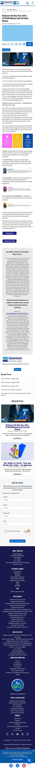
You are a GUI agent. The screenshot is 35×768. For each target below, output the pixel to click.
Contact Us (17, 718)
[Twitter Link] (12, 734)
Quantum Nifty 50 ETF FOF (17, 615)
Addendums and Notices (17, 668)
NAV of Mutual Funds (17, 591)
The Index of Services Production (11, 389)
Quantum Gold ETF (17, 619)
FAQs (17, 584)
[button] (33, 3)
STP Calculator (17, 707)
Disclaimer (7, 740)
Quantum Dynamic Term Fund (17, 623)
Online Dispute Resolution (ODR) (17, 726)
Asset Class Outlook (17, 578)
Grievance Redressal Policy (17, 722)
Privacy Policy (23, 756)
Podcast (17, 575)
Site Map (17, 585)
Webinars (17, 573)
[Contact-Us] (17, 765)
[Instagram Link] (27, 734)
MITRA (17, 728)
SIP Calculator (17, 705)
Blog (17, 582)
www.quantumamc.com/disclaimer (17, 313)
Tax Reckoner (17, 664)
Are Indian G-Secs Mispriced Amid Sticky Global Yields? (16, 394)
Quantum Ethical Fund (17, 601)
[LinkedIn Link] (22, 734)
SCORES (17, 724)
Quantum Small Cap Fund (17, 605)
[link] (10, 3)
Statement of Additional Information (17, 672)
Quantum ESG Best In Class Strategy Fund (17, 609)
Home (3, 9)
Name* (5, 497)
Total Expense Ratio (17, 670)
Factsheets (17, 663)
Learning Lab (17, 571)
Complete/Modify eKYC (17, 653)
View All (17, 369)
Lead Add (29, 44)
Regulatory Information (17, 580)
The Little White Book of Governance (17, 562)
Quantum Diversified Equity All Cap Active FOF (17, 611)
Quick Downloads (17, 651)
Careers (17, 720)
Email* (5, 505)
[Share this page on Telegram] (24, 44)
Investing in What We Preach (17, 655)
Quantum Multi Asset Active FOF (17, 627)
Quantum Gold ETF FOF (17, 621)
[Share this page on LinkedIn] (20, 44)
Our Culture (17, 561)
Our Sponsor (17, 557)
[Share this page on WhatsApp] (8, 44)
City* (4, 521)
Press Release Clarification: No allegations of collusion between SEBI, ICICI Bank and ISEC (17, 644)
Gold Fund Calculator (17, 712)
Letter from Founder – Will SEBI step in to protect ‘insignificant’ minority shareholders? (17, 640)
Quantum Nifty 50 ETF (17, 617)
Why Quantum (17, 554)
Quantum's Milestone (17, 555)
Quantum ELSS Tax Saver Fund (17, 613)
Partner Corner (17, 564)
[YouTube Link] (17, 734)
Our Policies (17, 649)
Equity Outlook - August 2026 (10, 382)
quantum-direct (12, 9)
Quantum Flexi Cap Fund (17, 599)
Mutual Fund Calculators (17, 701)
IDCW (17, 674)
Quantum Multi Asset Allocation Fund (17, 603)
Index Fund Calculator (17, 710)
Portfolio (18, 666)
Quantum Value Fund (17, 607)
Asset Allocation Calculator (17, 703)
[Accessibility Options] (29, 760)
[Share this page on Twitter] (16, 44)
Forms (17, 661)
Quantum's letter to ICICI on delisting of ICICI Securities (17, 636)
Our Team (17, 559)
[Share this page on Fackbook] (12, 44)
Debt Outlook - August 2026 (10, 378)
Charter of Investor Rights (17, 647)
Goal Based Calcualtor (17, 709)
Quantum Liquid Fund (17, 625)
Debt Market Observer (17, 577)
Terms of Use (27, 740)
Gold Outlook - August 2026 (10, 386)
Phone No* (6, 513)
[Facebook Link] (7, 734)
